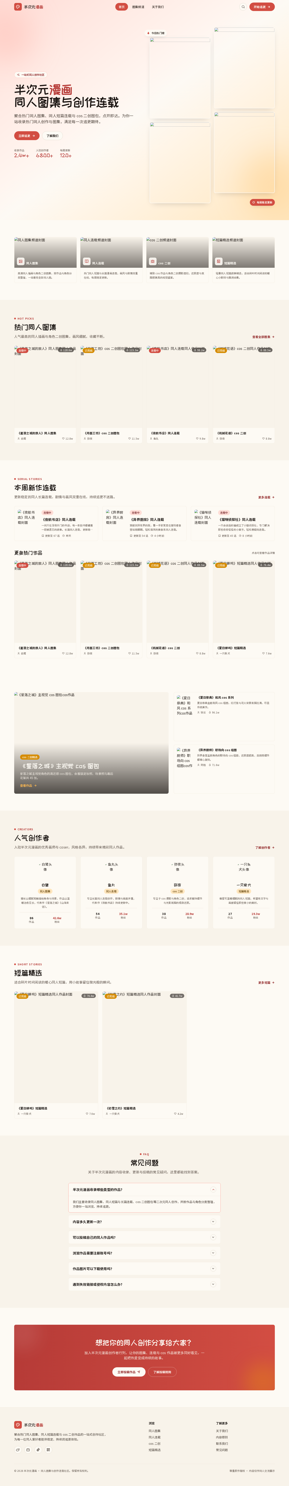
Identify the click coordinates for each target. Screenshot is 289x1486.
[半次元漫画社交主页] (18, 1450)
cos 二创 (154, 1443)
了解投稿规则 (162, 1372)
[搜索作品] (243, 7)
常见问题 (222, 1450)
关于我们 (158, 7)
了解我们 (53, 136)
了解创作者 (262, 847)
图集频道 (138, 7)
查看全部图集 (261, 337)
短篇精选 (155, 1450)
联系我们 (222, 1443)
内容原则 (222, 1437)
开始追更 (260, 7)
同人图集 (155, 1431)
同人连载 (155, 1437)
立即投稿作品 (126, 1372)
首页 (122, 7)
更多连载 (264, 497)
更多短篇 (264, 982)
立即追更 (24, 136)
